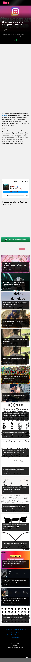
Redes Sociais (8, 18)
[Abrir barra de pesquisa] (23, 2)
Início (3, 18)
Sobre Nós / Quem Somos (15, 635)
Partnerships (16, 637)
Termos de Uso (15, 632)
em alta (4, 115)
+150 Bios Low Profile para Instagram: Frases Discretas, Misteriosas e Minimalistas (14, 284)
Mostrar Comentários (15, 239)
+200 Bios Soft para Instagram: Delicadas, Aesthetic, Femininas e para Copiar (14, 265)
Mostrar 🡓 (22, 249)
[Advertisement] (15, 62)
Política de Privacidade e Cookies (15, 629)
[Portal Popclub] (6, 2)
